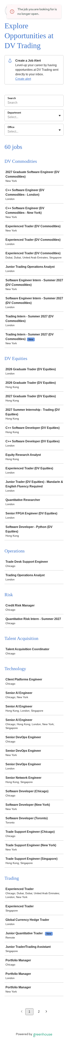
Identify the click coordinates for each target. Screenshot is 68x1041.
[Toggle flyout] (59, 115)
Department (14, 112)
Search (12, 98)
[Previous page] (21, 1011)
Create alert (23, 78)
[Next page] (46, 1011)
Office (11, 127)
